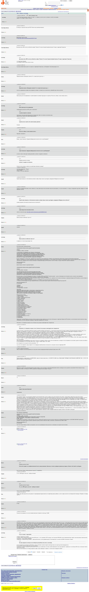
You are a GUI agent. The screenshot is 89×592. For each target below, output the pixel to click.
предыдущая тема (66, 11)
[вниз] (88, 10)
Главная (19, 0)
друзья (67, 9)
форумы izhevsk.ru (71, 583)
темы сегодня (59, 9)
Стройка (40, 9)
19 (16, 11)
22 (20, 11)
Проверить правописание (22, 554)
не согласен (39, 588)
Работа (34, 9)
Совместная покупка (52, 9)
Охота (22, 0)
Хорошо (34, 588)
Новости (22, 9)
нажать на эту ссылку (13, 556)
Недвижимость (29, 9)
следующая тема (60, 11)
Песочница (64, 573)
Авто (25, 9)
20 (17, 11)
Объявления (45, 9)
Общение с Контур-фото (66, 570)
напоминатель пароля (54, 6)
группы (64, 9)
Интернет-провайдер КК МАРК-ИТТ (30, 591)
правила (34, 8)
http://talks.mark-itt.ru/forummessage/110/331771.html (27, 38)
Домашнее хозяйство (65, 577)
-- (16, 25)
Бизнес (37, 9)
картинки (41, 8)
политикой (16, 588)
